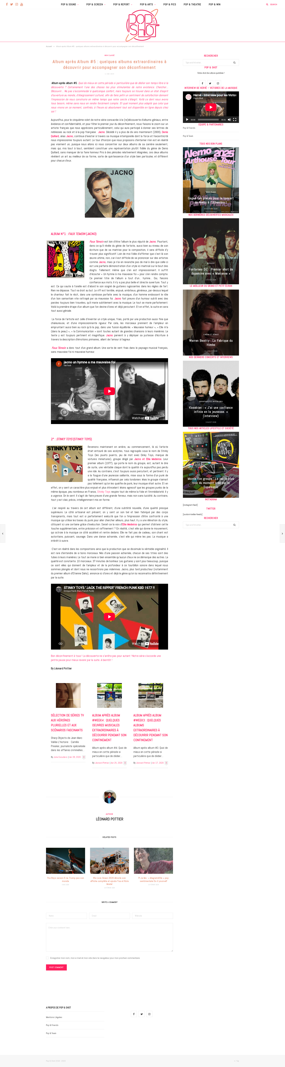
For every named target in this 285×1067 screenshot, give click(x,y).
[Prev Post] (2, 533)
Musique (211, 263)
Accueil (49, 46)
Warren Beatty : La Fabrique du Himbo (211, 342)
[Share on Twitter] (29, 101)
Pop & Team (188, 136)
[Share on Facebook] (29, 93)
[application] (211, 107)
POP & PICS (169, 4)
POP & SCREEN (94, 4)
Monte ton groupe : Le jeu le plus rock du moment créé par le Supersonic (211, 482)
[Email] (29, 118)
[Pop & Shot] (142, 25)
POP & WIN (215, 4)
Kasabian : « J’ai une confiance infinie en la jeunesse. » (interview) (211, 411)
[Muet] (229, 119)
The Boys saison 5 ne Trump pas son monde (65, 879)
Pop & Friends (189, 128)
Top (237, 1061)
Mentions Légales (54, 1017)
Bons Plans (211, 192)
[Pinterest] (29, 110)
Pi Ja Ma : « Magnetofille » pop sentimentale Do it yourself (153, 879)
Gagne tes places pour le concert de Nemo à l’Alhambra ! (211, 200)
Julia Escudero (60, 757)
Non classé (110, 55)
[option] (211, 180)
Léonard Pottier (102, 762)
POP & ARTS (146, 4)
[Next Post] (282, 533)
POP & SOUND (68, 4)
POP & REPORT (121, 4)
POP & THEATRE (192, 4)
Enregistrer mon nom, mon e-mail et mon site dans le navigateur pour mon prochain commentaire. (95, 957)
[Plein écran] (234, 119)
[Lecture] (187, 119)
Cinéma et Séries (211, 334)
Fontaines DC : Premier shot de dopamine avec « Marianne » (211, 271)
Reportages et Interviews (211, 401)
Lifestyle (210, 473)
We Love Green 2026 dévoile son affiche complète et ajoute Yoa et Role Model (109, 881)
